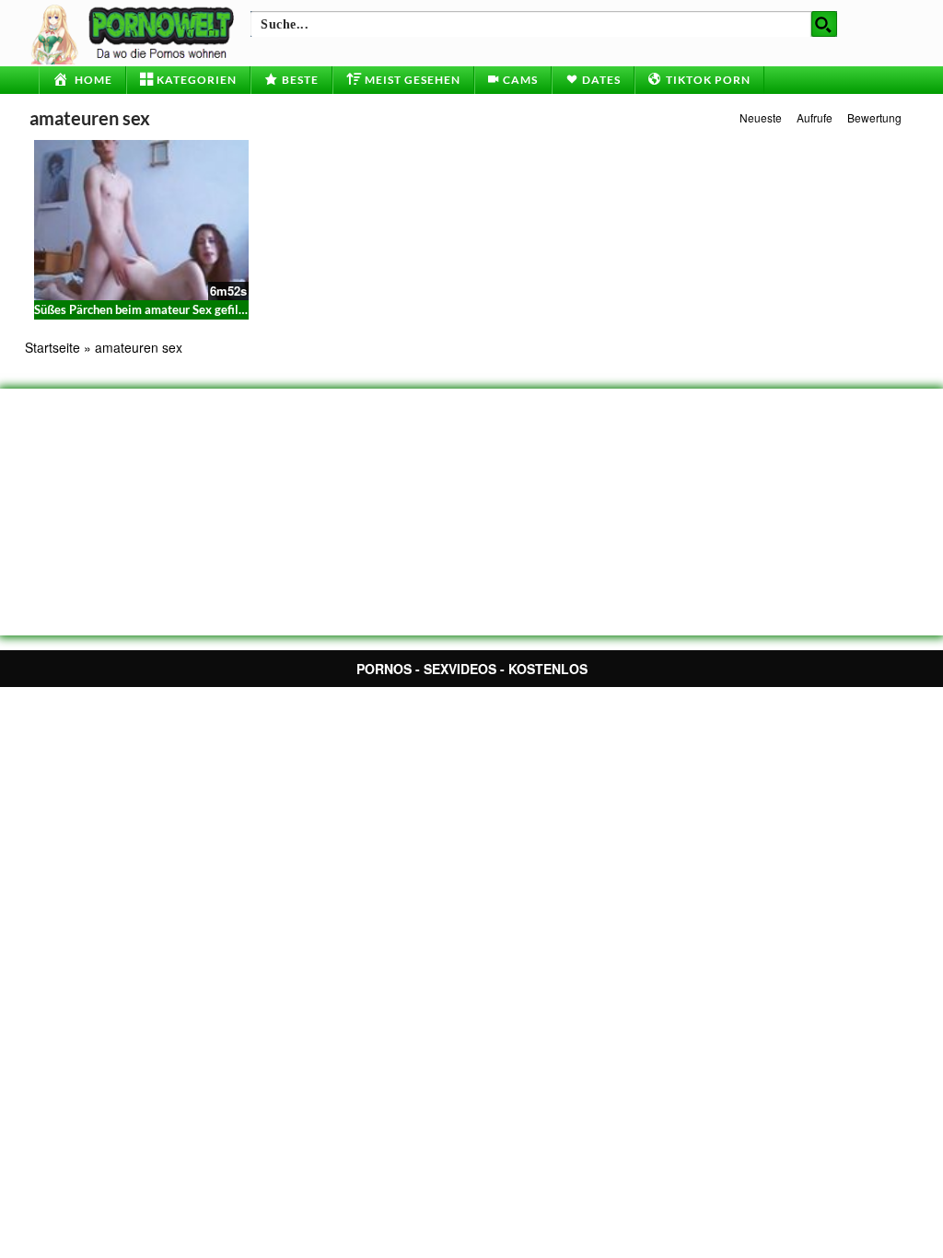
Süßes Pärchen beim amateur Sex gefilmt (143, 309)
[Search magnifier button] (824, 24)
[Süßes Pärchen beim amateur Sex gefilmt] (141, 220)
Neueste (760, 117)
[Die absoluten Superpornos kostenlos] (135, 32)
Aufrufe (814, 117)
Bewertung (874, 117)
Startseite (52, 347)
